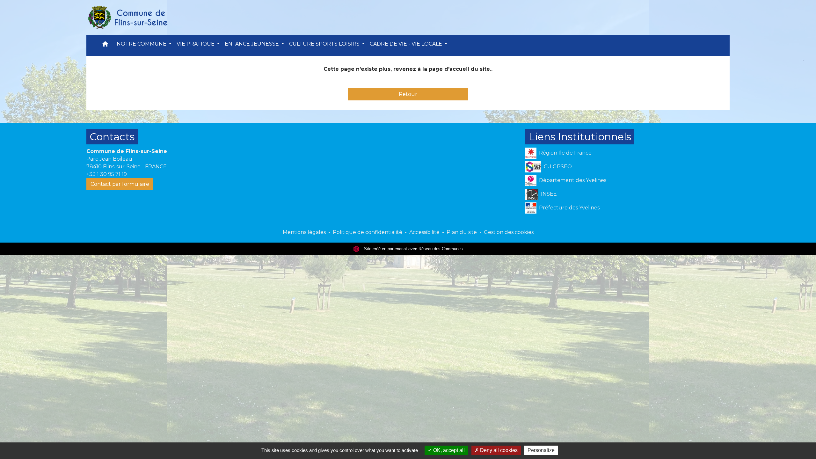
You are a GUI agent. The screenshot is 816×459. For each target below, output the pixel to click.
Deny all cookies (498, 450)
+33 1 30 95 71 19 (106, 174)
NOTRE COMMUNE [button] (142, 44)
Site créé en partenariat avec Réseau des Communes (413, 248)
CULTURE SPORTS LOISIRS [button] (325, 44)
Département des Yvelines (572, 180)
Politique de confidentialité (367, 232)
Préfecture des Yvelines (569, 208)
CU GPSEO (558, 167)
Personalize (541, 450)
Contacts (112, 136)
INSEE (549, 194)
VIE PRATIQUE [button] (196, 44)
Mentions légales (304, 232)
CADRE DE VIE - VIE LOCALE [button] (406, 44)
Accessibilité (424, 232)
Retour (408, 94)
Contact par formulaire (120, 184)
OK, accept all (448, 450)
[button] (105, 45)
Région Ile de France (565, 153)
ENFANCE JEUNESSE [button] (252, 44)
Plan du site (462, 232)
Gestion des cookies (509, 232)
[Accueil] (127, 17)
